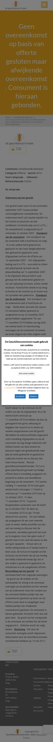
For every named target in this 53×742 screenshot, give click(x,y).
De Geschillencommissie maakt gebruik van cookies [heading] (26, 343)
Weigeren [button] (33, 396)
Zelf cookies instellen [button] (26, 373)
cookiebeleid (10, 387)
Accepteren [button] (20, 396)
